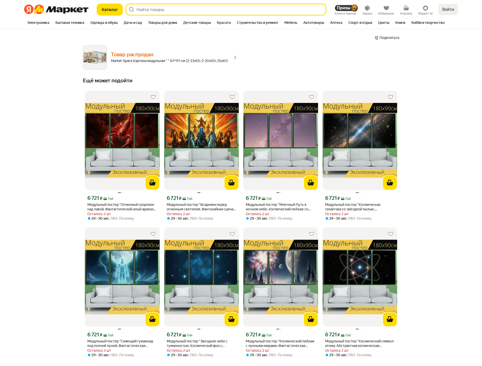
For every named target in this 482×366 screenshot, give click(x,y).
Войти (448, 9)
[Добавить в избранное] (153, 97)
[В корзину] (152, 182)
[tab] (38, 23)
